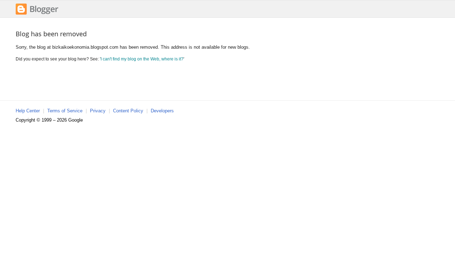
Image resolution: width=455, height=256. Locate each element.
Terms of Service (64, 110)
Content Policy (128, 110)
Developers (162, 110)
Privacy (98, 110)
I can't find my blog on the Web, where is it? (142, 59)
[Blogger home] (37, 13)
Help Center (28, 110)
